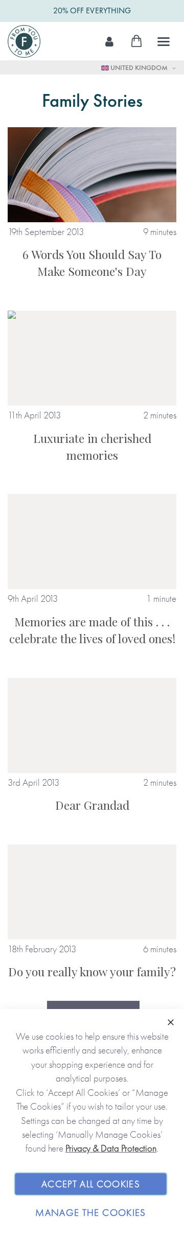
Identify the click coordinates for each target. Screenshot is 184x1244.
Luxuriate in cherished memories (92, 446)
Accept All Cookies (90, 1184)
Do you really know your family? (92, 971)
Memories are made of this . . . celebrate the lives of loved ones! (92, 630)
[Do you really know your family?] (92, 892)
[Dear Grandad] (92, 725)
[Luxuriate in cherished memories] (92, 358)
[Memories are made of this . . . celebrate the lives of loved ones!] (92, 541)
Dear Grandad (92, 805)
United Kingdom (139, 67)
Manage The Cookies (90, 1212)
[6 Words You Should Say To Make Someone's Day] (92, 174)
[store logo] (24, 41)
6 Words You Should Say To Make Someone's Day (92, 262)
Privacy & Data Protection (110, 1148)
